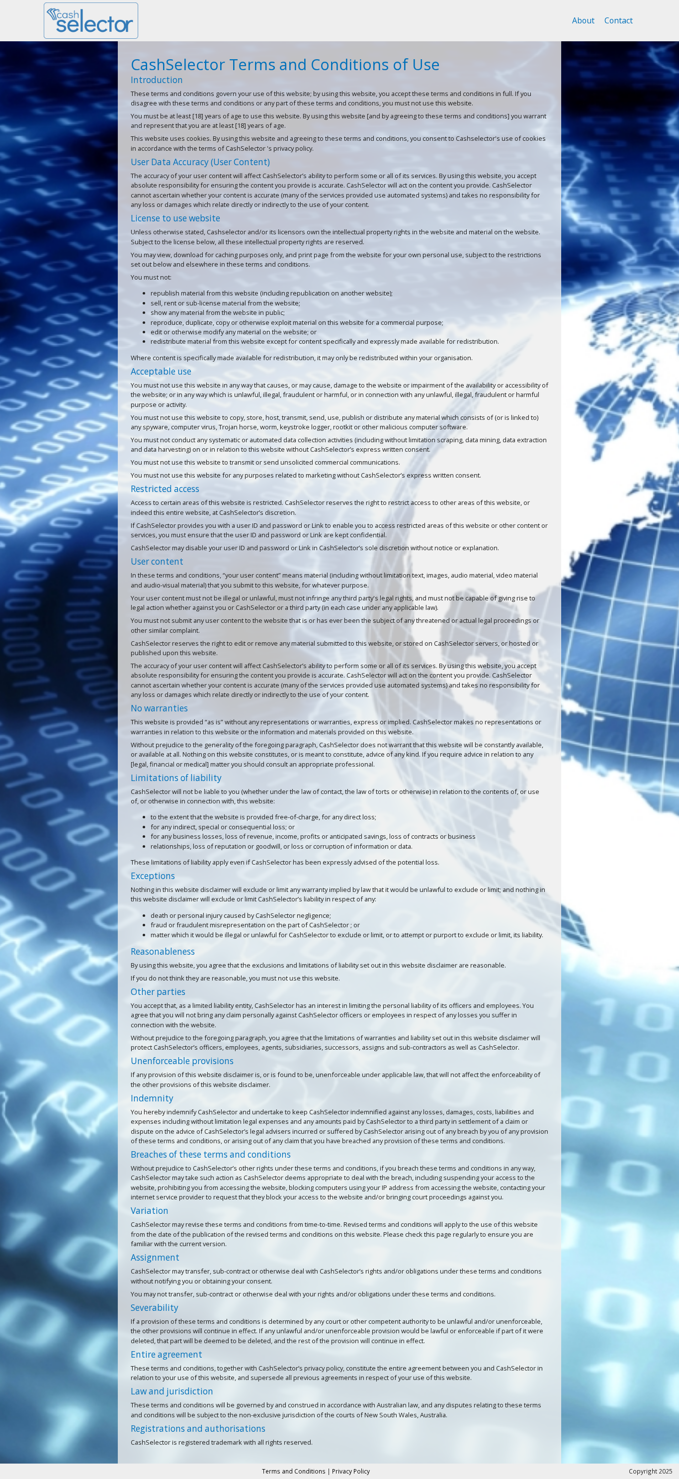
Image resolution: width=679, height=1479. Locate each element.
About (583, 20)
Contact (618, 20)
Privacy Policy (351, 1471)
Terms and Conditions (294, 1471)
